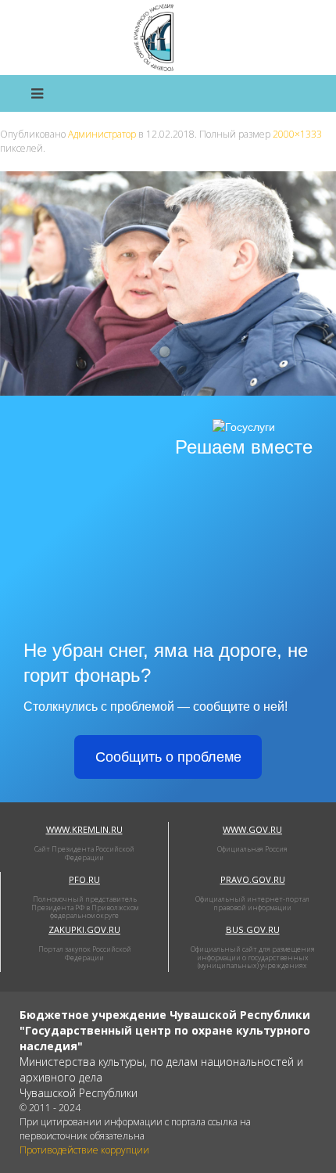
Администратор (102, 134)
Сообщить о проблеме (168, 757)
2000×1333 (297, 134)
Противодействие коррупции (84, 1150)
